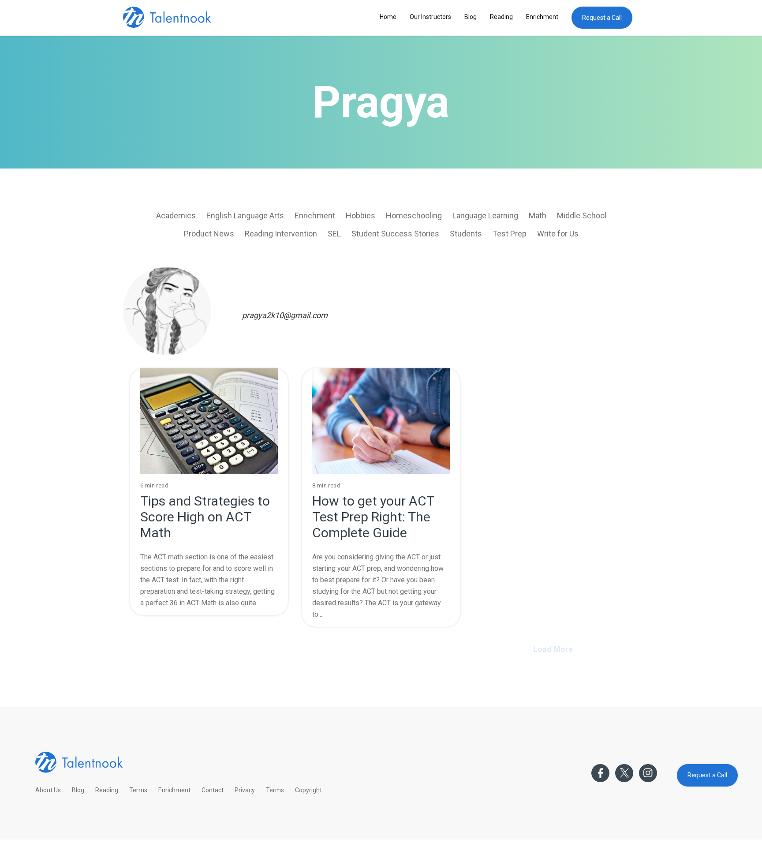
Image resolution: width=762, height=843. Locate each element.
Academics (176, 215)
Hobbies (360, 215)
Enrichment (542, 16)
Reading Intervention (281, 233)
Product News (209, 233)
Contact (213, 790)
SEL (334, 233)
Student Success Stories (395, 233)
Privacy (245, 790)
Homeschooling (414, 215)
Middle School (581, 215)
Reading (501, 16)
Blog (470, 16)
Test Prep (510, 233)
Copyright (308, 790)
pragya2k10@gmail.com (285, 315)
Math (537, 215)
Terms (138, 790)
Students (466, 233)
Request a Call (602, 17)
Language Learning (485, 215)
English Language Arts (245, 215)
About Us (48, 790)
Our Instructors (430, 16)
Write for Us (558, 233)
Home (388, 16)
